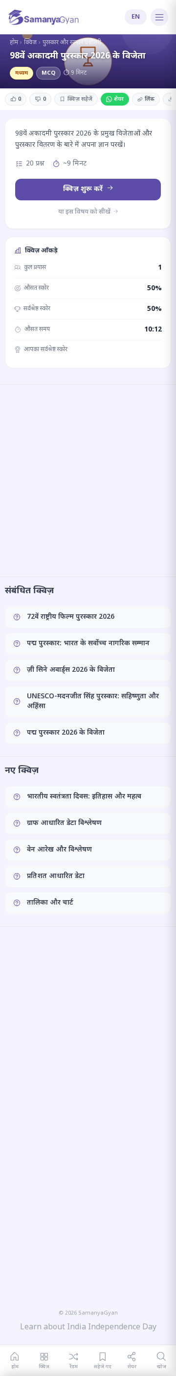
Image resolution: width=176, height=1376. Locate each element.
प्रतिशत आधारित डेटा (56, 876)
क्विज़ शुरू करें (84, 189)
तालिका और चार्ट (50, 903)
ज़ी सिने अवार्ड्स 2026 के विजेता (71, 670)
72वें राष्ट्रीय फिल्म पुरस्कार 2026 (70, 617)
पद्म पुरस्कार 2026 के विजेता (66, 733)
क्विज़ (30, 43)
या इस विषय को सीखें (85, 212)
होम (14, 43)
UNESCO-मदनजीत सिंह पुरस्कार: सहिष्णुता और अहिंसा (93, 701)
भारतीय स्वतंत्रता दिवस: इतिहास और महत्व (84, 796)
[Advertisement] (88, 480)
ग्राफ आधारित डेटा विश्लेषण (64, 823)
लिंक (149, 99)
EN (136, 17)
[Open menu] (159, 17)
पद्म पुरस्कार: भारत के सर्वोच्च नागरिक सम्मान (88, 643)
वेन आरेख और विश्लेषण (59, 849)
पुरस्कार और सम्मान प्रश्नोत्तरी (72, 43)
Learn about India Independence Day (88, 1327)
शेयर (119, 99)
